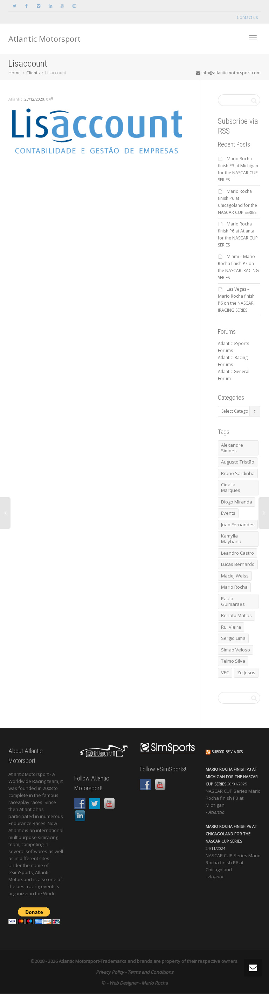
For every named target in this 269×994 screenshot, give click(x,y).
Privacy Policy (110, 972)
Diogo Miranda (236, 502)
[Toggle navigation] (253, 38)
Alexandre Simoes (232, 448)
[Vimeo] (38, 6)
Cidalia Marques (230, 487)
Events (228, 513)
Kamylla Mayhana (231, 539)
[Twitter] (14, 6)
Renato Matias (236, 615)
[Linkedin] (50, 6)
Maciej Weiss (235, 576)
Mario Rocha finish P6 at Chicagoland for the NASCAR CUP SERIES (231, 834)
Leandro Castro (237, 553)
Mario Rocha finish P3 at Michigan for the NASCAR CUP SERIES (232, 776)
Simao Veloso (235, 650)
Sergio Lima (233, 638)
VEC (225, 672)
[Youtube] (62, 6)
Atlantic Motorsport (44, 38)
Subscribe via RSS (227, 752)
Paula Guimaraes (233, 601)
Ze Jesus (246, 672)
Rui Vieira (231, 627)
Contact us (247, 17)
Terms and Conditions (150, 972)
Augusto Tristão (237, 462)
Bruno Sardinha (238, 473)
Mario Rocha (234, 587)
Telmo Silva (233, 661)
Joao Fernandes (238, 524)
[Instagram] (74, 6)
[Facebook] (26, 6)
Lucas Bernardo (238, 564)
